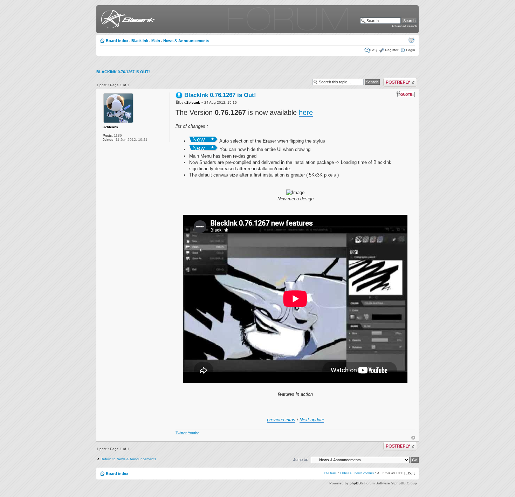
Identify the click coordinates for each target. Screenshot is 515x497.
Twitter (181, 433)
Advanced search (404, 26)
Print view (411, 39)
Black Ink (139, 41)
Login (410, 50)
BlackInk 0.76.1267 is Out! (123, 72)
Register (391, 50)
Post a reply (393, 80)
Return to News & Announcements (128, 459)
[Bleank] (127, 20)
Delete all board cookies (357, 473)
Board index (117, 41)
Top (413, 438)
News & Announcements (186, 41)
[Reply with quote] (405, 94)
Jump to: (300, 459)
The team (330, 473)
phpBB (355, 483)
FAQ (373, 50)
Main (155, 41)
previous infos (281, 419)
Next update (312, 419)
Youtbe (193, 433)
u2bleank (110, 127)
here (306, 112)
